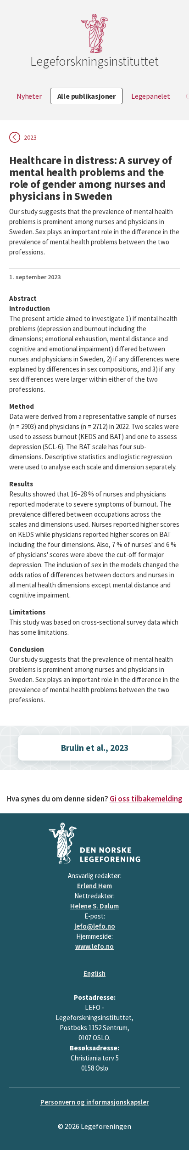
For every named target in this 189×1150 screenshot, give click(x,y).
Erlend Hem (94, 885)
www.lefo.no (94, 946)
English (94, 973)
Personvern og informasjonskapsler (94, 1102)
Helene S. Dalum (94, 906)
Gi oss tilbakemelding (146, 799)
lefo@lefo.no (94, 926)
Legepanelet (150, 96)
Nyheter (29, 96)
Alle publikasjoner (86, 96)
